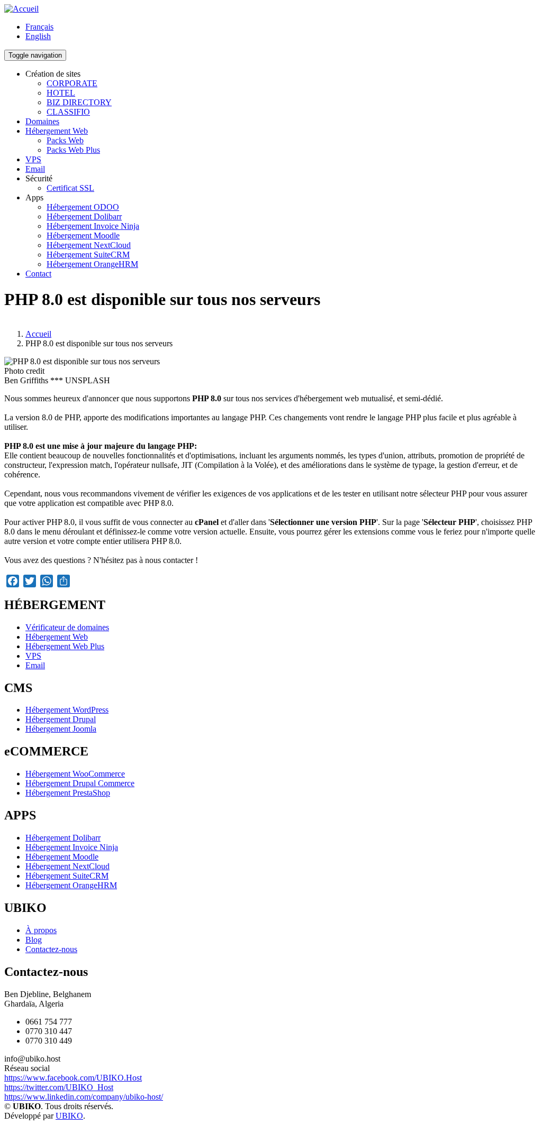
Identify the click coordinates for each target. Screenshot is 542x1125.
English (38, 36)
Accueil (38, 333)
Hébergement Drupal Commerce (79, 783)
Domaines (42, 121)
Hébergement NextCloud (89, 245)
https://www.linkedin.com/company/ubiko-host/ (83, 1096)
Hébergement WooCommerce (75, 773)
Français (39, 26)
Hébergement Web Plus (64, 646)
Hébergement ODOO (83, 206)
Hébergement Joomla (60, 728)
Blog (33, 939)
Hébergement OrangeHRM (92, 264)
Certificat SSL (70, 187)
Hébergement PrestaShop (67, 792)
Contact (38, 273)
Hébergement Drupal (60, 719)
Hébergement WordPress (67, 709)
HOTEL (61, 92)
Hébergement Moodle (83, 235)
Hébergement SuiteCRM (88, 254)
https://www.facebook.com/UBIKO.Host (73, 1077)
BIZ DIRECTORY (79, 102)
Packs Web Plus (73, 149)
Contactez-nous (51, 949)
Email (35, 168)
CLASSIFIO (68, 111)
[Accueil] (21, 8)
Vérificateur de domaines (67, 627)
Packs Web (65, 140)
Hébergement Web (56, 130)
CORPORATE (72, 83)
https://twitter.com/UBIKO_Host (58, 1087)
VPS (33, 159)
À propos (41, 930)
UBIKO (69, 1115)
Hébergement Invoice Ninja (93, 226)
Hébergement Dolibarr (84, 216)
